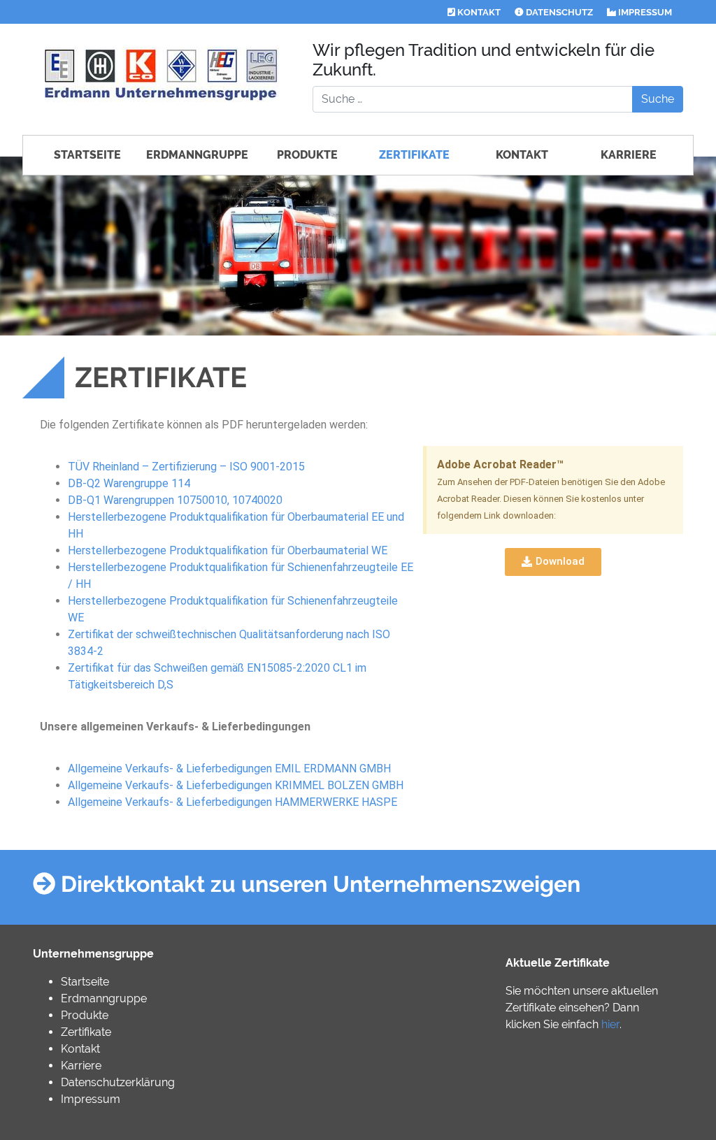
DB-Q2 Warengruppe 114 (129, 483)
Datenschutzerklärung (118, 1082)
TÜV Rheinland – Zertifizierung (142, 466)
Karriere (629, 154)
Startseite (87, 154)
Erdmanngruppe (197, 154)
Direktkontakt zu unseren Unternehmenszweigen (317, 884)
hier (610, 1024)
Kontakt (522, 154)
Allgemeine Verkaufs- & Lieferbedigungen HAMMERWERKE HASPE (232, 802)
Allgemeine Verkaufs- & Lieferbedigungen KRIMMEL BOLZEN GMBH (235, 785)
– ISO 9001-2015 (261, 466)
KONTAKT (478, 12)
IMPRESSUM (644, 12)
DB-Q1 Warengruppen (175, 500)
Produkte (307, 154)
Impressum (90, 1099)
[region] (358, 246)
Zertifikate (414, 154)
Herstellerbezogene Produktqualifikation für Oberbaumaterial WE (227, 550)
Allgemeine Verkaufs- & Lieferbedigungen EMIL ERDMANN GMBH (229, 768)
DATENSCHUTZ (558, 12)
